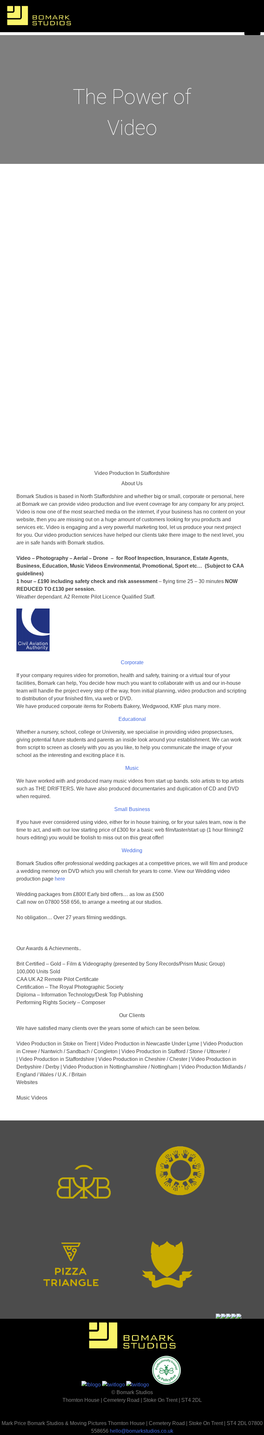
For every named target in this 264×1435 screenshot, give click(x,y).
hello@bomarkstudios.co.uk (141, 1431)
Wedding (132, 850)
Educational (132, 719)
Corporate (132, 662)
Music (132, 768)
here (60, 879)
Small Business (132, 809)
